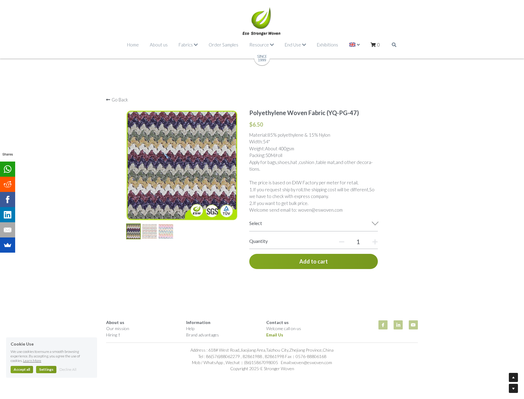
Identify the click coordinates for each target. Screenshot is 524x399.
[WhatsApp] (7, 169)
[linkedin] (398, 324)
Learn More (32, 360)
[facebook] (383, 324)
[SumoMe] (7, 245)
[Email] (7, 229)
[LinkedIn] (7, 214)
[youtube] (413, 324)
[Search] (394, 44)
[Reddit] (7, 184)
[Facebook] (7, 199)
